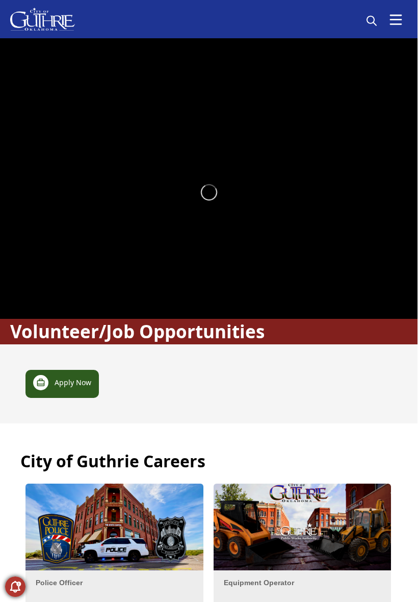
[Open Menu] (395, 19)
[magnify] (371, 20)
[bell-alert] (15, 586)
